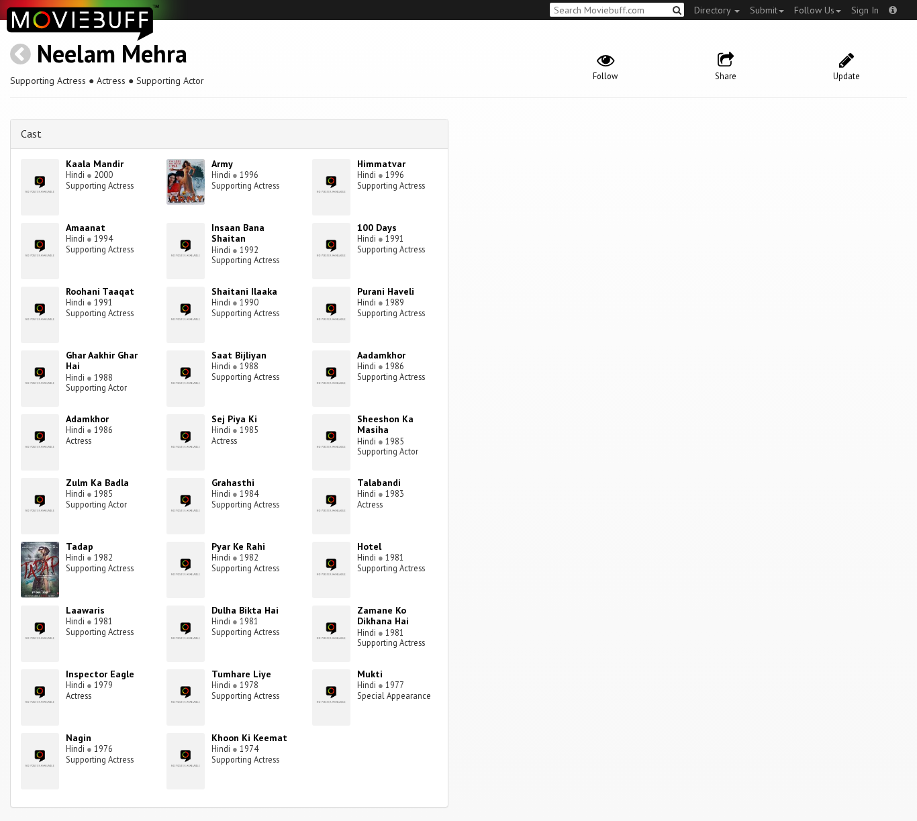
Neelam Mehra (112, 53)
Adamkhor (87, 419)
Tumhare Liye (241, 674)
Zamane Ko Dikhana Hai (383, 616)
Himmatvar (381, 164)
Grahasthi (232, 483)
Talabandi (379, 483)
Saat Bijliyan (239, 355)
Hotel (369, 546)
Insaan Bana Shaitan (237, 233)
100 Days (377, 228)
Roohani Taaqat (100, 291)
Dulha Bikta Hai (245, 610)
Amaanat (85, 228)
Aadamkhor (381, 355)
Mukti (370, 674)
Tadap (79, 546)
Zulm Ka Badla (97, 483)
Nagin (78, 738)
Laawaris (85, 610)
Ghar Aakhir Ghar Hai (102, 361)
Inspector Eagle (100, 674)
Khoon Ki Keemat (249, 738)
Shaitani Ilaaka (244, 291)
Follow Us (814, 10)
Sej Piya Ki (234, 419)
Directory (713, 10)
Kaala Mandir (95, 164)
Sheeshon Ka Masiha (385, 424)
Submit (763, 10)
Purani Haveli (385, 291)
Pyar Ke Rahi (238, 546)
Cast (31, 133)
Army (222, 164)
